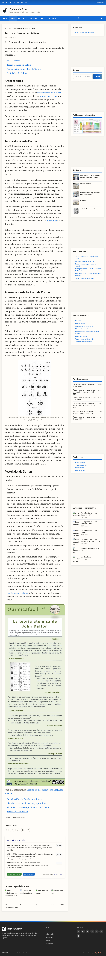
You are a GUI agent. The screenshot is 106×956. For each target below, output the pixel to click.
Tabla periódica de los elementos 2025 (89, 523)
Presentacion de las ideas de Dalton (24, 69)
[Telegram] (25, 2)
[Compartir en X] (17, 830)
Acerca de (52, 18)
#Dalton (8, 817)
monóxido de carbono (17, 593)
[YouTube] (3, 2)
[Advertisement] (87, 51)
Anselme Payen (86, 557)
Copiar (59, 845)
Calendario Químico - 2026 (84, 261)
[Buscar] (78, 18)
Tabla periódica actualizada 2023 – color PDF (84, 399)
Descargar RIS (28, 874)
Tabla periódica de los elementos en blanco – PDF (85, 418)
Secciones (33, 18)
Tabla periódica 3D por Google (89, 531)
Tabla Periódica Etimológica (84, 278)
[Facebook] (10, 2)
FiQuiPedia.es (80, 462)
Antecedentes (13, 60)
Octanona (83, 200)
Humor (43, 18)
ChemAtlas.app (80, 470)
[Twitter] (14, 2)
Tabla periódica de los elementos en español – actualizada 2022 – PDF (84, 392)
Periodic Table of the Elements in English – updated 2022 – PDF (84, 412)
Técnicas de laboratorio (83, 342)
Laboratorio (22, 18)
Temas (12, 18)
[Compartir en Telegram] (23, 830)
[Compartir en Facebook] (12, 830)
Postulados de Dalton (17, 73)
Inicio (5, 18)
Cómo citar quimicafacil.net (84, 33)
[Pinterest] (22, 2)
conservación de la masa (49, 92)
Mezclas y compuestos (17, 811)
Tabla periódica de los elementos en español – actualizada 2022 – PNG (84, 405)
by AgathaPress (99, 2)
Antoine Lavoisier (48, 96)
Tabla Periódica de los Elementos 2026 (89, 514)
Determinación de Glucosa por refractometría (90, 193)
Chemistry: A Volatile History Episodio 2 (26, 803)
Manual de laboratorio (82, 329)
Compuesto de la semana (84, 326)
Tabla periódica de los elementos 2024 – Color (84, 385)
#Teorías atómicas (19, 817)
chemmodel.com (81, 465)
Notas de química (81, 336)
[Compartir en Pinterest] (28, 830)
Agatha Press (58, 874)
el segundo (52, 220)
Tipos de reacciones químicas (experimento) (28, 807)
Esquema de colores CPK (90, 548)
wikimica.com (79, 468)
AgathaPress (99, 953)
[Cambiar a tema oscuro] (101, 18)
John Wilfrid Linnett (87, 209)
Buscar (97, 77)
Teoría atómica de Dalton (19, 65)
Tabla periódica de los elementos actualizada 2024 (91, 540)
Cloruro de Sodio (86, 184)
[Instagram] (18, 2)
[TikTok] (7, 2)
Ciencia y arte (80, 323)
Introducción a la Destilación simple (24, 799)
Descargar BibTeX (14, 874)
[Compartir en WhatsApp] (7, 830)
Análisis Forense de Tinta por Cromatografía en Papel (91, 176)
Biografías (78, 321)
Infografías (13, 28)
